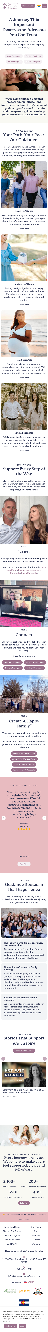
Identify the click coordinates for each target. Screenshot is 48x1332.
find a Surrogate (29, 573)
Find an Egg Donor (12, 1231)
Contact (36, 1239)
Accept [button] (22, 1326)
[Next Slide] (44, 818)
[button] (3, 1059)
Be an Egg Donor (12, 1227)
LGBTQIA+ (12, 1244)
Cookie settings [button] (10, 1326)
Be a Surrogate (12, 1235)
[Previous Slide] (4, 818)
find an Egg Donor (27, 570)
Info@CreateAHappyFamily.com (24, 1276)
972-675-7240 (24, 1269)
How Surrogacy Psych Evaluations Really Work (22, 1091)
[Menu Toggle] (44, 6)
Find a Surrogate (12, 1239)
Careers (36, 1244)
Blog (36, 1231)
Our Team (36, 1227)
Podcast (36, 1235)
